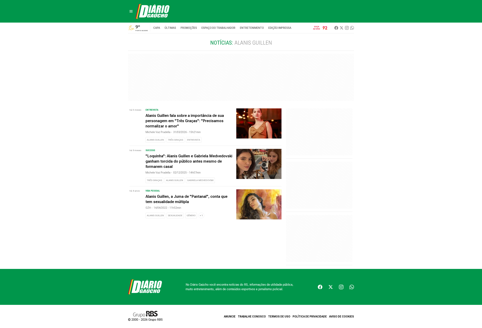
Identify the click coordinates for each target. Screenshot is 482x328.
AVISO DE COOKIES (341, 316)
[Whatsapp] (352, 28)
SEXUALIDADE (175, 215)
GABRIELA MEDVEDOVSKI (200, 180)
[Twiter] (341, 28)
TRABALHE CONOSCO (252, 316)
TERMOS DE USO (279, 316)
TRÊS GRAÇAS (175, 140)
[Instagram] (347, 28)
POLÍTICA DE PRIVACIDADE (310, 316)
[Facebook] (336, 28)
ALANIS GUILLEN (155, 140)
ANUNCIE (230, 316)
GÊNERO (191, 215)
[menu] (131, 11)
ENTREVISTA (193, 140)
